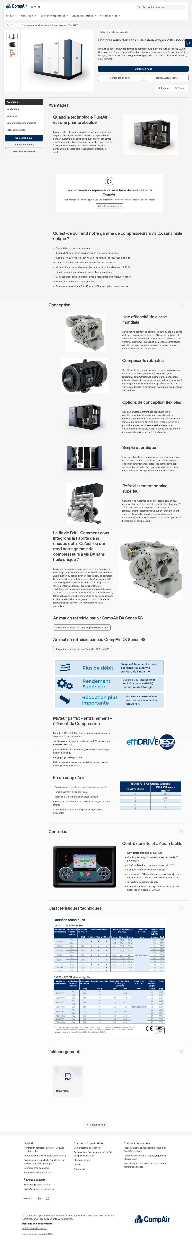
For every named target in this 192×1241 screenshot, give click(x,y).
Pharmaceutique (82, 1160)
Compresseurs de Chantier (87, 1147)
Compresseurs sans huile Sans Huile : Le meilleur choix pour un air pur (44, 1162)
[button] (119, 105)
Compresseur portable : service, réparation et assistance (145, 1157)
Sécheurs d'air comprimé (36, 1168)
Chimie (77, 1164)
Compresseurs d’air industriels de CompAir (45, 1155)
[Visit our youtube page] (47, 1198)
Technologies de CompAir (37, 1184)
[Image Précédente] (26, 60)
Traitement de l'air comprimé (38, 1172)
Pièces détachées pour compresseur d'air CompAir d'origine (145, 1149)
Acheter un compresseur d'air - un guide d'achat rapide (44, 1149)
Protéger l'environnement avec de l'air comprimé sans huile (93, 1154)
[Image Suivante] (88, 60)
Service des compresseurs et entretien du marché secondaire (145, 1165)
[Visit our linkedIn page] (39, 1198)
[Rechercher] (138, 7)
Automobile (79, 1169)
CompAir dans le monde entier (39, 1189)
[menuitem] (12, 15)
